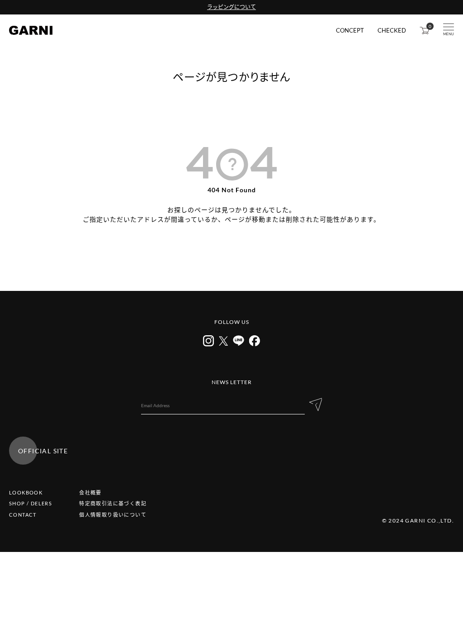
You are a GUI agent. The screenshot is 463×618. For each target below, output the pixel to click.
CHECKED (392, 30)
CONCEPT (350, 30)
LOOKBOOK (26, 492)
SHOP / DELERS (30, 503)
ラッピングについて (231, 7)
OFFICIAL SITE (43, 451)
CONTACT (23, 515)
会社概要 (90, 492)
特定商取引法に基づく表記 (112, 503)
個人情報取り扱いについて (112, 515)
